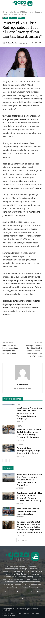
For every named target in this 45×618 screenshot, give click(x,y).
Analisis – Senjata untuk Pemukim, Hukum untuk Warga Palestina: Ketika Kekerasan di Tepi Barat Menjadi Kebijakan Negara (29, 527)
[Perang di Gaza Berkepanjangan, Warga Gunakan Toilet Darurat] (8, 448)
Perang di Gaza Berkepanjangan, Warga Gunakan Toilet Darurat (28, 450)
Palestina (13, 18)
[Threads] (22, 598)
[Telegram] (30, 331)
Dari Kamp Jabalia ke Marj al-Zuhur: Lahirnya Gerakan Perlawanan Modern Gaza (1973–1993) (29, 497)
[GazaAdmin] (4, 43)
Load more (22, 540)
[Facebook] (12, 331)
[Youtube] (38, 591)
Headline (21, 18)
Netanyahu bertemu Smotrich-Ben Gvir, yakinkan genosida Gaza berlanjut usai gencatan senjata (34, 350)
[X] (18, 331)
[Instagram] (11, 591)
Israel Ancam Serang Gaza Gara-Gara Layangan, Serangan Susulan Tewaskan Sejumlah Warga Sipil (29, 413)
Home (4, 12)
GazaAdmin (12, 43)
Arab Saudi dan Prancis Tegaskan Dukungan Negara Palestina (27, 511)
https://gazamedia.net (22, 388)
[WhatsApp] (24, 331)
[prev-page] (4, 460)
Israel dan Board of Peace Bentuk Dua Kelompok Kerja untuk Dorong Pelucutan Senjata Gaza (28, 433)
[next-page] (8, 460)
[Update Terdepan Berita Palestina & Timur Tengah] (22, 3)
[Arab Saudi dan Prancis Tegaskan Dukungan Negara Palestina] (8, 511)
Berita (10, 12)
